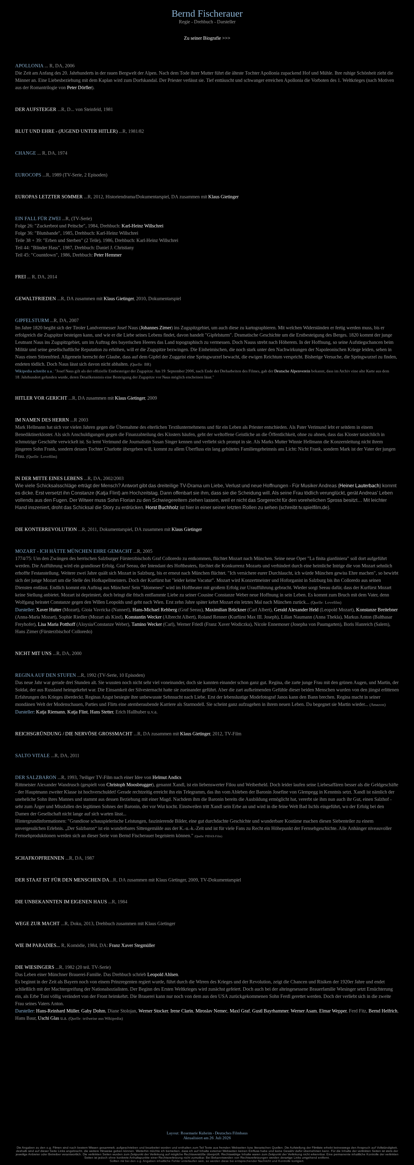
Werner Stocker (153, 1010)
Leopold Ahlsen (162, 974)
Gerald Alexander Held (296, 609)
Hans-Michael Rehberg (154, 609)
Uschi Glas (48, 1018)
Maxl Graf (240, 1010)
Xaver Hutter (48, 609)
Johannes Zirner (156, 327)
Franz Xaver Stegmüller (132, 945)
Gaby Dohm (93, 1010)
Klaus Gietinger (223, 196)
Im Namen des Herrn (42, 419)
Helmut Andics (166, 777)
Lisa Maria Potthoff (56, 624)
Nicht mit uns (33, 653)
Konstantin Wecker (143, 616)
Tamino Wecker (147, 624)
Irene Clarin (181, 1010)
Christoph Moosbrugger (129, 784)
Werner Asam (304, 1010)
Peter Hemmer (108, 254)
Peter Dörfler (79, 87)
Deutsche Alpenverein (292, 371)
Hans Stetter (101, 711)
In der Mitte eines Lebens (49, 478)
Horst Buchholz (162, 507)
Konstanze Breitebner (377, 609)
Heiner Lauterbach (359, 485)
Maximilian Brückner (225, 609)
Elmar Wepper (332, 1010)
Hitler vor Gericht (41, 398)
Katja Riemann (50, 711)
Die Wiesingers (34, 967)
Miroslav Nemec (211, 1010)
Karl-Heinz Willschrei (142, 225)
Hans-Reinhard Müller (57, 1010)
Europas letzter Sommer (49, 196)
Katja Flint (77, 711)
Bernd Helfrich (383, 1010)
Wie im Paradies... (37, 945)
